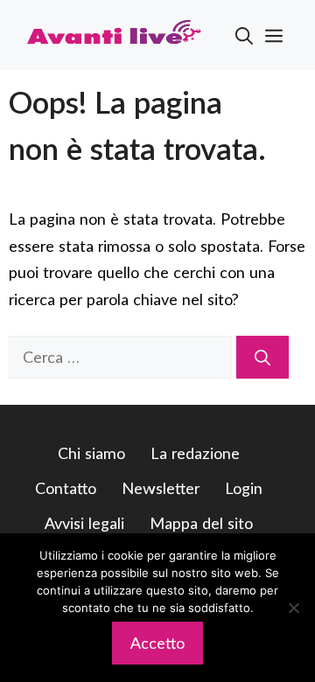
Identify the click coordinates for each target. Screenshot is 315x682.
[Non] (293, 607)
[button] (244, 35)
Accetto (157, 642)
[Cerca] (262, 357)
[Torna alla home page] (113, 33)
